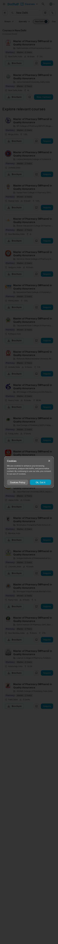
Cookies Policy (17, 482)
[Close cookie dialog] (49, 461)
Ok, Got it (40, 482)
